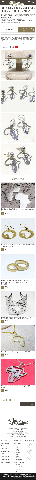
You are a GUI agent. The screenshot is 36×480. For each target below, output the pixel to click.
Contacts (5, 456)
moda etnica (29, 38)
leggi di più (17, 478)
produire (18, 444)
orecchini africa (4, 39)
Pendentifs (19, 459)
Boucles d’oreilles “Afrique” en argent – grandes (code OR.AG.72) (17, 210)
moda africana (21, 38)
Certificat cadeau (18, 450)
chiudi (24, 478)
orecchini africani (13, 39)
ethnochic (3, 37)
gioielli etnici (8, 38)
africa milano (10, 36)
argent (9, 43)
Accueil (4, 440)
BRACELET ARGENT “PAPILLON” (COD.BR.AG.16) (16, 318)
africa (4, 36)
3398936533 (19, 430)
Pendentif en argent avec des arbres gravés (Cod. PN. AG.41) (17, 386)
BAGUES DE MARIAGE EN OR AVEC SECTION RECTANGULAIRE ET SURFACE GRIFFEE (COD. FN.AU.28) (15, 282)
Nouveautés (6, 448)
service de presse (5, 452)
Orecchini (26, 43)
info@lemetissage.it (18, 431)
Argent (18, 470)
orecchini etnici (21, 39)
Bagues (18, 452)
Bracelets (18, 454)
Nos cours (18, 440)
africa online (17, 36)
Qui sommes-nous (5, 444)
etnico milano (13, 37)
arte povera (23, 36)
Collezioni (14, 43)
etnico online (20, 37)
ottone (27, 39)
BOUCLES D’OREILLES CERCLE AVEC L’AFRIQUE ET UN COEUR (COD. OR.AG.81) (17, 245)
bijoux (28, 36)
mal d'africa (14, 38)
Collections (19, 462)
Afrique (18, 464)
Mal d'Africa (20, 43)
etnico (7, 37)
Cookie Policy (6, 462)
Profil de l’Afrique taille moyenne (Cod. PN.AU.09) (16, 352)
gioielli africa (27, 37)
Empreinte (5, 459)
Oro (17, 472)
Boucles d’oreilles (18, 457)
